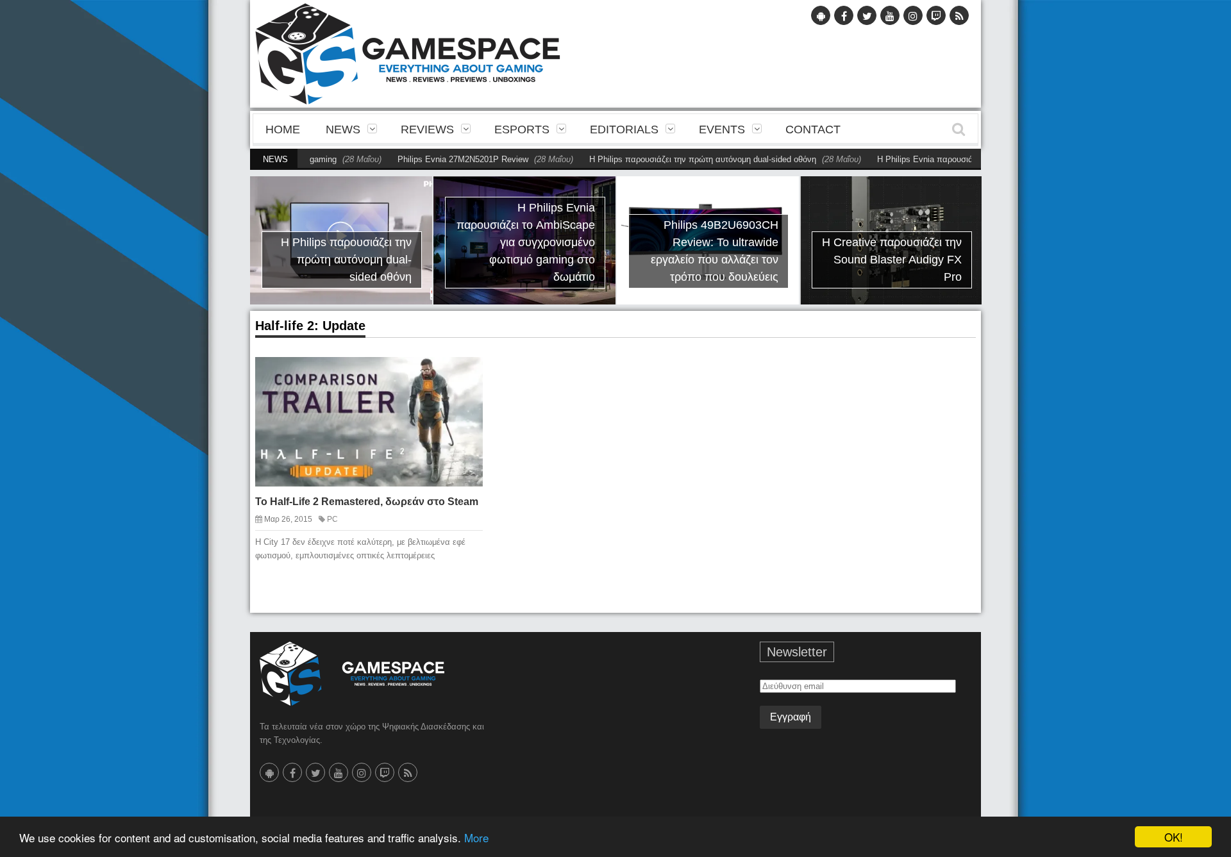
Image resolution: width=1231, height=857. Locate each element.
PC (332, 519)
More (476, 837)
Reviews (427, 129)
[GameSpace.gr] (352, 674)
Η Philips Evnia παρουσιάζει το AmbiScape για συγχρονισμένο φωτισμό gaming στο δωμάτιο (525, 242)
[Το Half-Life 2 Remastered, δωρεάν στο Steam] (461, 377)
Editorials (624, 129)
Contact (813, 129)
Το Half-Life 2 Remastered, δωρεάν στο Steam (366, 501)
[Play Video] (439, 377)
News (343, 129)
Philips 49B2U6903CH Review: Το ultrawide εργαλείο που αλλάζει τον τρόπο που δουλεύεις (714, 251)
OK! (1173, 837)
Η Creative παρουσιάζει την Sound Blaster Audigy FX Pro (892, 259)
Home (282, 129)
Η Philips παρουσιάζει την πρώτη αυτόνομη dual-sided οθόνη (675, 159)
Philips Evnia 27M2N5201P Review (435, 159)
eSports (521, 129)
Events (722, 129)
